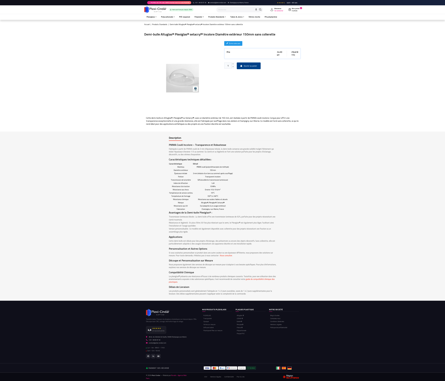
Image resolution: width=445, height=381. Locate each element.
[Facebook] (148, 356)
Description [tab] (175, 138)
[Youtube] (158, 356)
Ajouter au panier (250, 65)
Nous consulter (226, 255)
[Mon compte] (271, 9)
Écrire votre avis (234, 43)
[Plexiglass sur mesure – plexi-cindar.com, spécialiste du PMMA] (155, 9)
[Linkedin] (153, 356)
